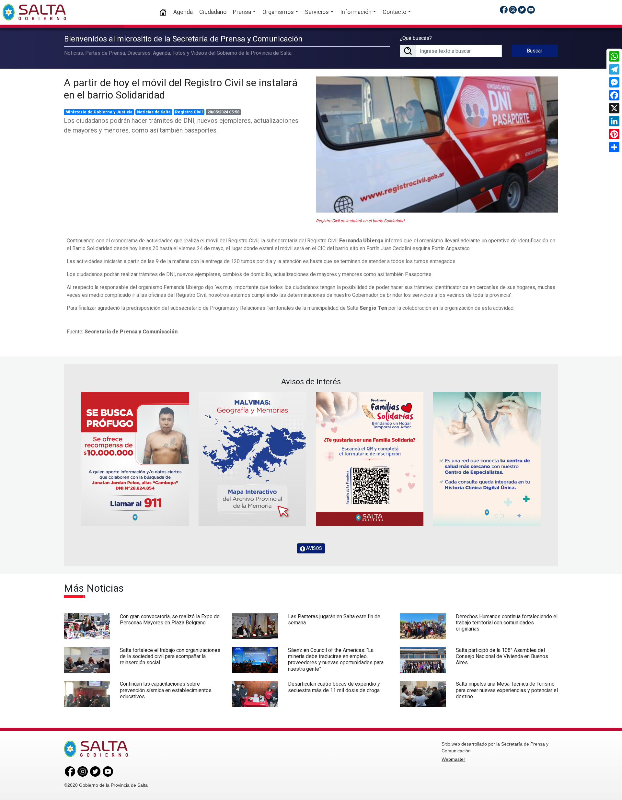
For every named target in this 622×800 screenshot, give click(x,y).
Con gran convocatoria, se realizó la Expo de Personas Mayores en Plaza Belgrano (170, 619)
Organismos (278, 11)
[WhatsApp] (614, 56)
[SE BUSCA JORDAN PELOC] (135, 459)
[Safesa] (487, 459)
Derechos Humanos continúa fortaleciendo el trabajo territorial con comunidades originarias (507, 622)
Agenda (183, 11)
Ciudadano (212, 11)
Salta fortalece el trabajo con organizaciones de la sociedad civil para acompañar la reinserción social (170, 656)
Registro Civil (189, 112)
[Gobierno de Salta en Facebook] (504, 9)
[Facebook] (614, 95)
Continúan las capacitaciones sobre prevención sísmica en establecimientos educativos (166, 690)
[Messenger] (614, 82)
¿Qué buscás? (416, 38)
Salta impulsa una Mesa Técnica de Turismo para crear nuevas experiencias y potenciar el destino (507, 690)
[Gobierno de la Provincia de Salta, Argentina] (34, 12)
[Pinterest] (614, 134)
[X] (614, 108)
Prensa (242, 11)
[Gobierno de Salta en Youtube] (531, 9)
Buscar (534, 51)
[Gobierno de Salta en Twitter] (522, 9)
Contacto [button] (394, 11)
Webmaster (453, 759)
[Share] (614, 147)
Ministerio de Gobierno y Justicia (98, 112)
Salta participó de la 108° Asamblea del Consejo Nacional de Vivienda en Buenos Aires (502, 656)
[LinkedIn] (614, 121)
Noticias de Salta (154, 112)
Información (356, 11)
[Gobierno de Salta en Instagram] (513, 9)
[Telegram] (614, 69)
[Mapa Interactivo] (252, 459)
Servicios (317, 11)
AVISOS (313, 548)
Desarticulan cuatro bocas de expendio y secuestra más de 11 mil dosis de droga (334, 687)
